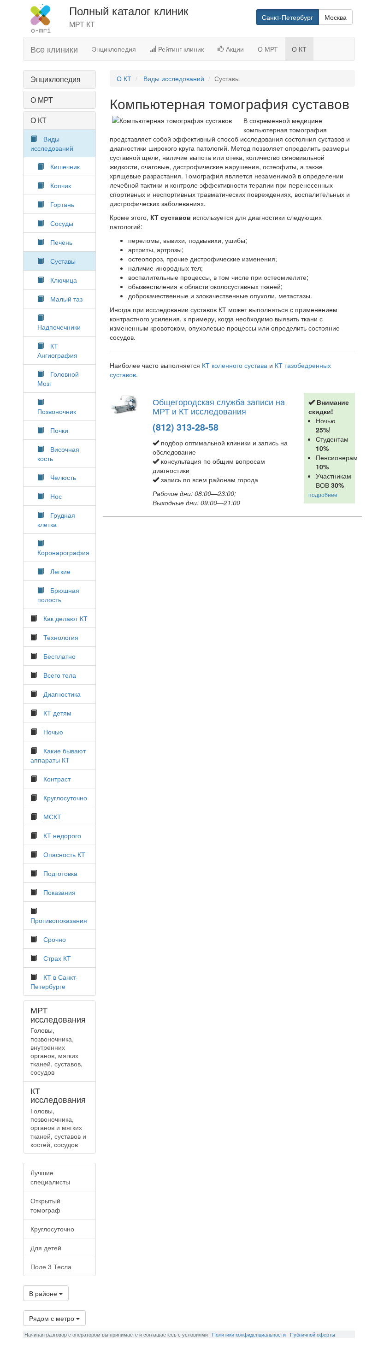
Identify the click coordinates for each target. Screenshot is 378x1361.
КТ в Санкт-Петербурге (54, 981)
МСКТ (52, 816)
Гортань (62, 204)
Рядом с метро (52, 1318)
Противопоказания (58, 920)
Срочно (54, 939)
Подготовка (60, 873)
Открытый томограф (45, 1205)
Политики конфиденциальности (249, 1334)
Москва (336, 17)
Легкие (60, 571)
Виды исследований (51, 143)
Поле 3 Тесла (50, 1266)
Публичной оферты (312, 1334)
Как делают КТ (65, 618)
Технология (60, 637)
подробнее (322, 494)
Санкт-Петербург (287, 17)
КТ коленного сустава (234, 365)
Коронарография (63, 552)
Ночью (53, 731)
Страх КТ (57, 958)
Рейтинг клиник (180, 48)
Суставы (63, 261)
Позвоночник (56, 411)
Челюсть (63, 477)
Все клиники (54, 49)
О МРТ (268, 48)
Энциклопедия (114, 48)
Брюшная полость (58, 595)
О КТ (299, 48)
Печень (61, 242)
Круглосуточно (65, 797)
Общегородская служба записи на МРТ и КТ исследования (219, 406)
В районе (44, 1293)
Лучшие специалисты (50, 1177)
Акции (234, 48)
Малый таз (66, 298)
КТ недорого (62, 835)
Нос (56, 496)
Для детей (45, 1247)
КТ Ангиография (57, 350)
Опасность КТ (64, 854)
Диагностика (62, 693)
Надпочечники (59, 326)
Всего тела (59, 675)
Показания (59, 892)
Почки (59, 430)
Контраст (57, 778)
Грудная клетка (56, 519)
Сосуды (61, 223)
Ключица (63, 279)
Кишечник (65, 166)
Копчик (60, 185)
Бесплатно (59, 656)
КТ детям (57, 712)
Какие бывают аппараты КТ (58, 755)
